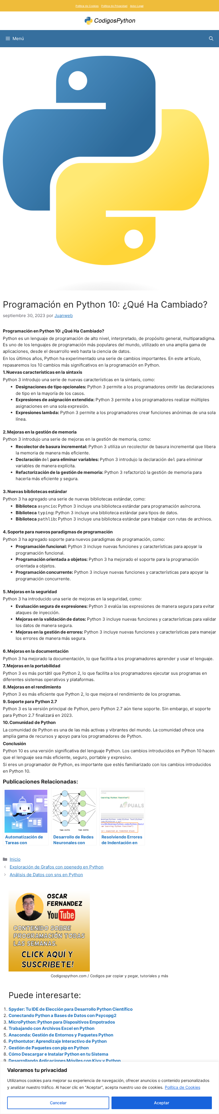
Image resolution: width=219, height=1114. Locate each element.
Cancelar (58, 1102)
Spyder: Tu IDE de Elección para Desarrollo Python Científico (71, 1009)
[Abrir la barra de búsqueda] (211, 38)
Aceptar (161, 1102)
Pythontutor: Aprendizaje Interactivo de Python (58, 1041)
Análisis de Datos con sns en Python (46, 874)
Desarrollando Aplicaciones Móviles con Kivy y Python (65, 1060)
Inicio (15, 859)
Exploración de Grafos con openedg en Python (57, 867)
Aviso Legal (136, 5)
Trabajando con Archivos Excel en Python (51, 1028)
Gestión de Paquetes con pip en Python (49, 1047)
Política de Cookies (182, 1087)
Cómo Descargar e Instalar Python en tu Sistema (58, 1054)
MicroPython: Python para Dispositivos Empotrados (62, 1022)
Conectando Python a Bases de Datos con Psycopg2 (62, 1015)
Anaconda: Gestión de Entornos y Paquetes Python (61, 1035)
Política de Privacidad (114, 5)
